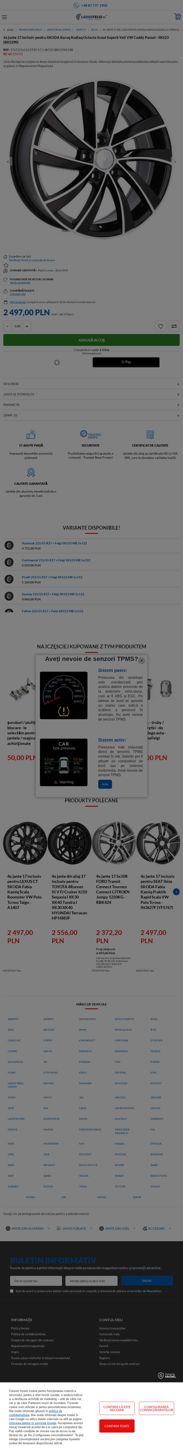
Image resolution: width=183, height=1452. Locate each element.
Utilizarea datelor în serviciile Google (32, 1423)
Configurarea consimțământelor (156, 1408)
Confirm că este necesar (117, 1408)
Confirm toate (116, 1426)
